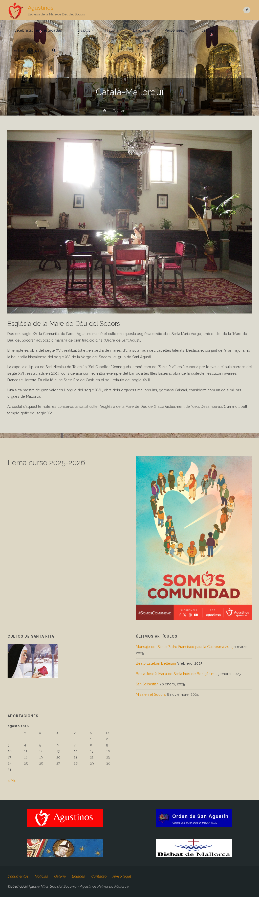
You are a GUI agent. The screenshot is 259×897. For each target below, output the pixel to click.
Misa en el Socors (151, 694)
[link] (54, 50)
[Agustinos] (15, 10)
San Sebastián (147, 684)
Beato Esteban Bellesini (156, 663)
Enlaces (78, 876)
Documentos (17, 876)
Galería (60, 876)
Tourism (119, 111)
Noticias (41, 876)
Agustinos (40, 8)
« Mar (12, 780)
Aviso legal (121, 876)
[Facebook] (246, 10)
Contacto (98, 876)
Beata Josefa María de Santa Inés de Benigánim (175, 674)
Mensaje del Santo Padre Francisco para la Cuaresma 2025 (184, 647)
